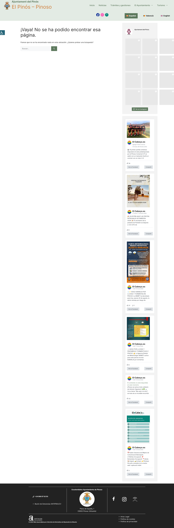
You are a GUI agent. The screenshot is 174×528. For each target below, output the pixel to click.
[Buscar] (54, 48)
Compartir (148, 167)
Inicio (92, 5)
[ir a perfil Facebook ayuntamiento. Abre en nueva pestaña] (113, 499)
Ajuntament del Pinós (25, 1)
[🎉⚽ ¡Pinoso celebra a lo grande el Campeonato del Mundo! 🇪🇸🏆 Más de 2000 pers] (150, 80)
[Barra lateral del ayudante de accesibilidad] (2, 32)
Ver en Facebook (133, 167)
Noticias (102, 5)
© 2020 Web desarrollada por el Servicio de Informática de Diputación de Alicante (53, 522)
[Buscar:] (36, 49)
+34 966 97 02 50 (41, 496)
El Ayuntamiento (142, 5)
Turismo (161, 5)
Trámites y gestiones (120, 5)
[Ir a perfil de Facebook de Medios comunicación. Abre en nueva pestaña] (98, 15)
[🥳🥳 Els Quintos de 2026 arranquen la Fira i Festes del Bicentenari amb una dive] (150, 63)
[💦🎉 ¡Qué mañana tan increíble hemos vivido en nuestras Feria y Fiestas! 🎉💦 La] (133, 46)
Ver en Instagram (141, 109)
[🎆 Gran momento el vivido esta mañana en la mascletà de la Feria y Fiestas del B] (150, 46)
